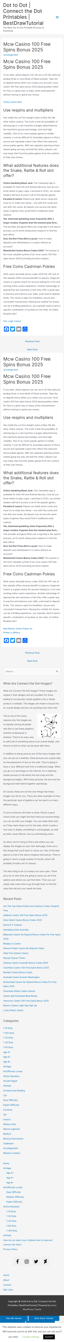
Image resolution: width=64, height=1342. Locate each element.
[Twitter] (36, 1262)
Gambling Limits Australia (15, 929)
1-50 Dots (8, 1047)
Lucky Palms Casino (13, 1010)
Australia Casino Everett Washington (21, 977)
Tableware (8, 1143)
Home (6, 1163)
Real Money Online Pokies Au (17, 628)
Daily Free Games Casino (15, 953)
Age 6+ (7, 1057)
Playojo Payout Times (14, 958)
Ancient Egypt (10, 1081)
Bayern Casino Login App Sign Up (20, 1005)
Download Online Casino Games (19, 991)
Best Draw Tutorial (44, 1318)
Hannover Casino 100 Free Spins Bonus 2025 (26, 1001)
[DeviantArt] (45, 1262)
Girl (5, 1114)
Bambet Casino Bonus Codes (17, 972)
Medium (7, 1134)
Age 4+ (7, 1052)
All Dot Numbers (11, 1076)
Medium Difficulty (15, 1197)
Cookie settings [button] (30, 1336)
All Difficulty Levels (12, 1071)
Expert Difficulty (11, 1105)
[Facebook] (17, 1262)
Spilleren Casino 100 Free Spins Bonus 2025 (25, 915)
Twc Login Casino (12, 321)
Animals (7, 1085)
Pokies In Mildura (11, 632)
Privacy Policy (10, 1249)
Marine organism (11, 1129)
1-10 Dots (8, 1028)
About (6, 1280)
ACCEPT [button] (49, 1337)
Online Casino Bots (12, 102)
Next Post (32, 349)
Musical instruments (13, 1138)
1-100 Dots (8, 1033)
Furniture (7, 1110)
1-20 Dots (8, 1037)
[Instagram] (27, 1262)
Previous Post (32, 341)
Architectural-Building (14, 1090)
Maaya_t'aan (9, 1124)
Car (5, 1095)
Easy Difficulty (10, 1100)
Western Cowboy (11, 1153)
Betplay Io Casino (12, 943)
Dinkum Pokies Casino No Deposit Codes (23, 948)
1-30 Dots (8, 1042)
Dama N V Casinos (12, 925)
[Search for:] (32, 671)
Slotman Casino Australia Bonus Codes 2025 (25, 963)
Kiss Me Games (14, 1318)
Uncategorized (10, 1148)
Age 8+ (6, 1061)
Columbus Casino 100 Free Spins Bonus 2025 (26, 967)
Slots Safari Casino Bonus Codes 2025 (22, 920)
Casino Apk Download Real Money (20, 996)
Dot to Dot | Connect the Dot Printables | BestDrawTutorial (23, 14)
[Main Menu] (57, 17)
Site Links (8, 1289)
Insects (7, 1119)
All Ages (7, 1066)
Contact (7, 1285)
